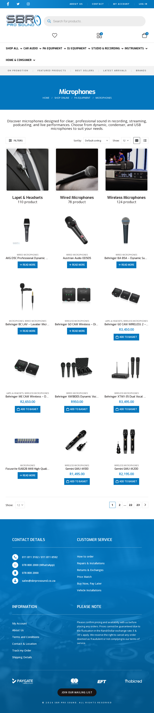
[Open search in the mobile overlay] (95, 21)
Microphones (16, 321)
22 (130, 505)
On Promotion (18, 70)
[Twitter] (18, 3)
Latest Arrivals (115, 70)
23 (138, 505)
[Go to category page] (27, 169)
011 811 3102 (30, 557)
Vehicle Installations (89, 590)
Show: (116, 140)
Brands (141, 70)
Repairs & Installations (91, 563)
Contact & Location (24, 643)
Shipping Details (22, 657)
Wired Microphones (27, 254)
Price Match (84, 577)
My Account (121, 4)
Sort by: (78, 140)
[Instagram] (28, 3)
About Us (76, 4)
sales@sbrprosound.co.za (38, 580)
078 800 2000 (30, 573)
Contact (98, 4)
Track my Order (21, 650)
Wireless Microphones (77, 321)
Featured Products (52, 70)
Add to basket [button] (128, 337)
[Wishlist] (54, 35)
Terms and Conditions (25, 637)
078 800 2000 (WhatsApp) (38, 565)
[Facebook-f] (8, 3)
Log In (143, 4)
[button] (10, 35)
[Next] (145, 505)
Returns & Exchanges (90, 570)
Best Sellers (84, 70)
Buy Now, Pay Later (89, 583)
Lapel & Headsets (113, 321)
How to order (85, 556)
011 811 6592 (49, 557)
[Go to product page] (27, 230)
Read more (29, 264)
